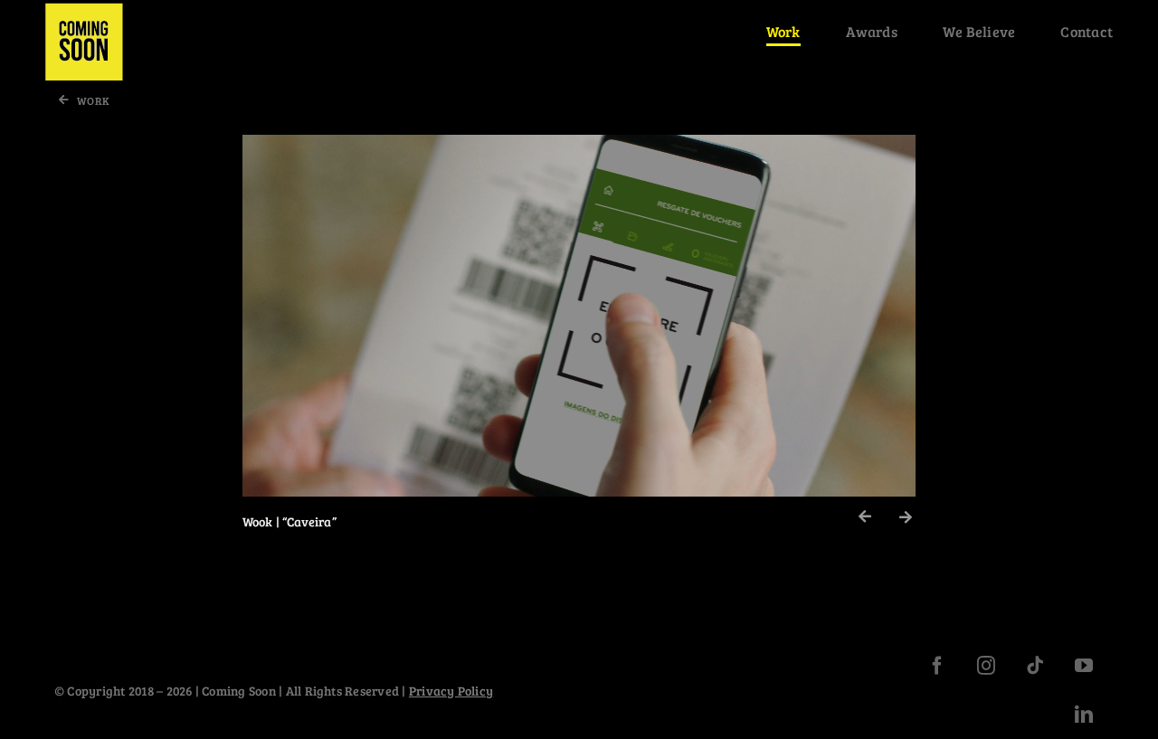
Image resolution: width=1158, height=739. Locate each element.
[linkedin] (1084, 714)
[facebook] (937, 666)
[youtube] (1084, 666)
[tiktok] (1035, 666)
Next (906, 518)
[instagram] (986, 666)
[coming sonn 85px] (84, 9)
